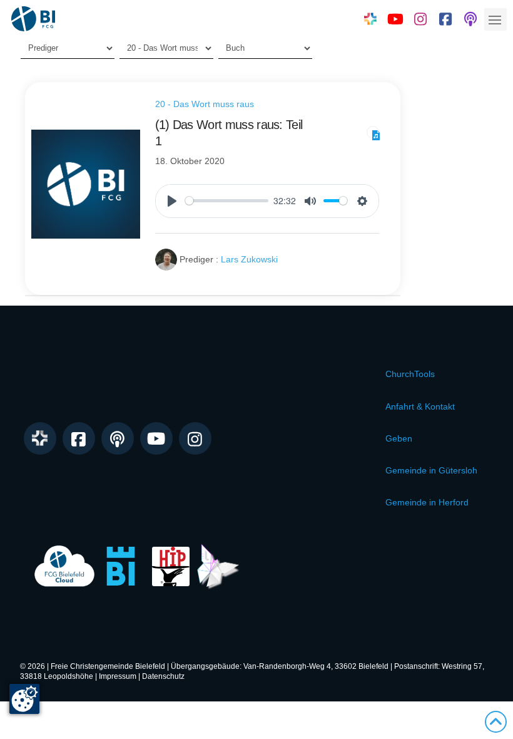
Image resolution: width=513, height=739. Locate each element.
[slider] (227, 201)
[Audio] (373, 132)
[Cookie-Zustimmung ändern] (24, 699)
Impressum (117, 676)
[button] (495, 19)
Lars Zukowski (249, 259)
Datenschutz (163, 676)
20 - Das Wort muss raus (204, 104)
